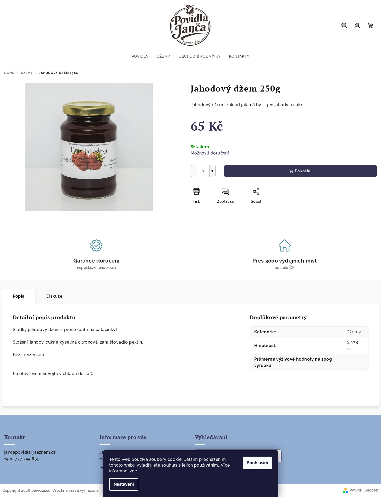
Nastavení (124, 484)
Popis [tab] (18, 296)
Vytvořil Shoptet (364, 490)
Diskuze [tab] (54, 296)
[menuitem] (140, 56)
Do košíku (303, 171)
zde (133, 470)
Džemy (353, 331)
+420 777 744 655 (21, 458)
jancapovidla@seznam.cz (30, 452)
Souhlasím (257, 462)
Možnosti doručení (210, 153)
